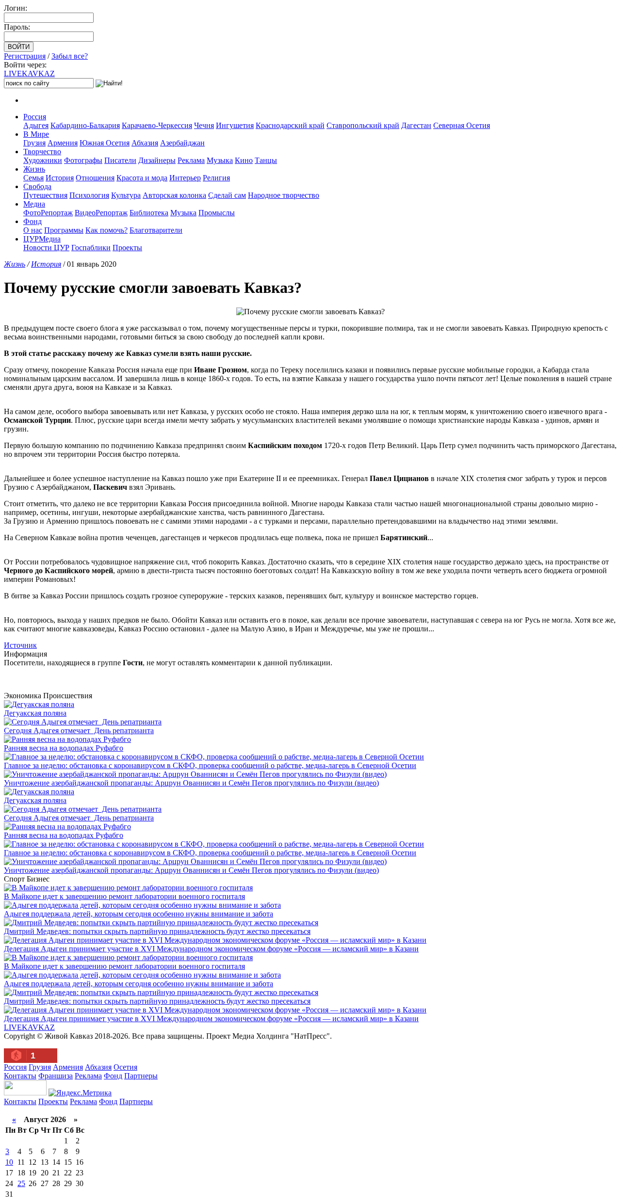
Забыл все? (69, 56)
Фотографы (83, 160)
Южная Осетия (105, 143)
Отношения (95, 178)
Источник (20, 645)
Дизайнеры (157, 160)
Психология (89, 195)
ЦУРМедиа (42, 239)
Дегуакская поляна (35, 713)
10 (9, 1162)
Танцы (266, 160)
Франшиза (55, 1076)
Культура (126, 195)
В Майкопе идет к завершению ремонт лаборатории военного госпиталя (124, 896)
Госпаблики (91, 247)
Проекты (127, 247)
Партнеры (141, 1076)
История (60, 178)
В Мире (36, 134)
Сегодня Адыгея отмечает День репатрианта (79, 730)
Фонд (32, 221)
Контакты (20, 1076)
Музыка (220, 160)
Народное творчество (283, 195)
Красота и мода (141, 178)
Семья (33, 178)
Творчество (42, 151)
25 (21, 1183)
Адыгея (36, 125)
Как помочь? (106, 230)
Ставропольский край (363, 125)
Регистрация (25, 56)
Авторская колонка (174, 195)
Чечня (204, 125)
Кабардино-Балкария (85, 125)
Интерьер (185, 178)
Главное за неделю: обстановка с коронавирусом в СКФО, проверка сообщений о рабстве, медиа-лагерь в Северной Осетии (210, 765)
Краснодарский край (290, 125)
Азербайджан (182, 143)
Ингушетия (235, 125)
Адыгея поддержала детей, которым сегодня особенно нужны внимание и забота (138, 914)
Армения (63, 143)
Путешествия (45, 195)
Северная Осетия (461, 125)
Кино (244, 160)
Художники (42, 160)
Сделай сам (227, 195)
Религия (216, 178)
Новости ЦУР (46, 247)
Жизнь (34, 169)
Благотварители (156, 230)
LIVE (29, 73)
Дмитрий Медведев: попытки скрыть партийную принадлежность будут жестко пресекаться (157, 931)
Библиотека (149, 213)
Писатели (120, 160)
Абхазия (144, 143)
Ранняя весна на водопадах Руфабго (63, 748)
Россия (34, 116)
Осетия (125, 1067)
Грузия (34, 143)
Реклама (191, 160)
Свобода (37, 186)
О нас (32, 230)
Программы (63, 230)
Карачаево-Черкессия (157, 125)
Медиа (34, 204)
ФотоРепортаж (48, 213)
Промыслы (216, 213)
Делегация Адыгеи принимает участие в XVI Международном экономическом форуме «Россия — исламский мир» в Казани (211, 949)
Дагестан (416, 125)
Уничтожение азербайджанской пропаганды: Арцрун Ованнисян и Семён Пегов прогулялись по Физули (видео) (191, 783)
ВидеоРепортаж (101, 213)
